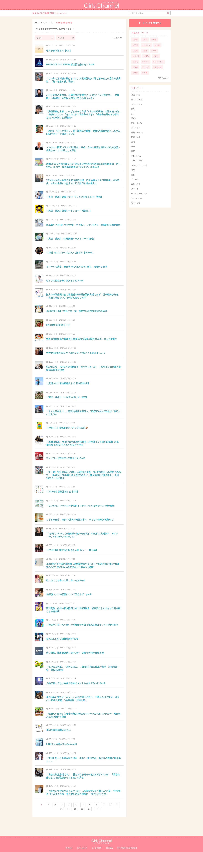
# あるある (157, 67)
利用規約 (109, 848)
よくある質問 (97, 848)
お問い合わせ (82, 848)
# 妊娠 (135, 67)
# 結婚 (154, 40)
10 (104, 805)
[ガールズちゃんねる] (36, 23)
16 (82, 809)
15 (75, 809)
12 (117, 805)
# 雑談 (144, 51)
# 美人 (135, 62)
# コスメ (145, 67)
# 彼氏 (146, 56)
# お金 (157, 45)
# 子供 (155, 56)
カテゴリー (136, 88)
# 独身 (135, 73)
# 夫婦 (154, 51)
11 (110, 805)
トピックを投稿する (152, 23)
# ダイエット (158, 62)
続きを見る (162, 78)
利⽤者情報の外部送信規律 (127, 848)
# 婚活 (135, 51)
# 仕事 (144, 73)
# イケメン (146, 45)
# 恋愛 (144, 40)
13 (61, 809)
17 (89, 809)
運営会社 (69, 848)
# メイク (136, 56)
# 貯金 (135, 40)
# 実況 (135, 45)
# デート (145, 62)
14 (68, 809)
